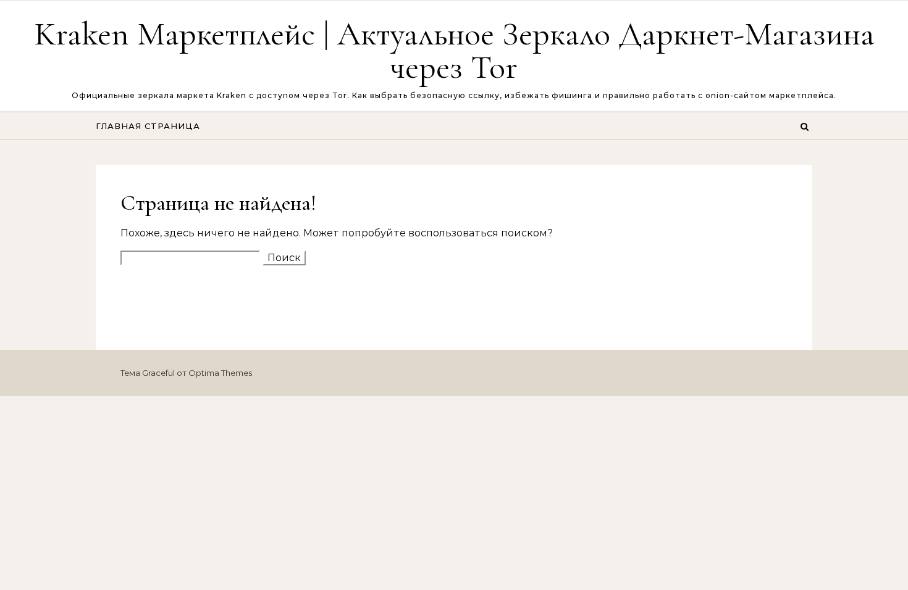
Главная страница (148, 126)
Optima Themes (220, 373)
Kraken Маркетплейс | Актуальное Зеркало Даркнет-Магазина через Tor (454, 50)
